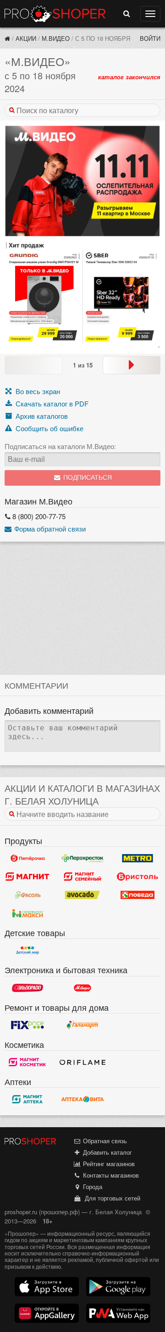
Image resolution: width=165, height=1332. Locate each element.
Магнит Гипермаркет (82, 876)
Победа (137, 895)
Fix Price (27, 1025)
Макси (27, 913)
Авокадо (82, 895)
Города (91, 1186)
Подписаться (86, 477)
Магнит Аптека (27, 1099)
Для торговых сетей (110, 1198)
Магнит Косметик (27, 1062)
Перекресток (82, 858)
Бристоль (137, 876)
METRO (137, 858)
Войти (150, 38)
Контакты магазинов (110, 1175)
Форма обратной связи (49, 528)
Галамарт (82, 1025)
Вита (82, 1099)
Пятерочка (27, 858)
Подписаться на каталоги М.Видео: (60, 446)
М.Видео (56, 38)
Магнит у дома (27, 876)
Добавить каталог (106, 1152)
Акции (26, 38)
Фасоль (27, 895)
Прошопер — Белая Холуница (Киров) (55, 13)
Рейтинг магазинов (108, 1163)
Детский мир (27, 950)
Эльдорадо (27, 988)
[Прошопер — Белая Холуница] (7, 38)
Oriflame (82, 1062)
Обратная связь (104, 1140)
